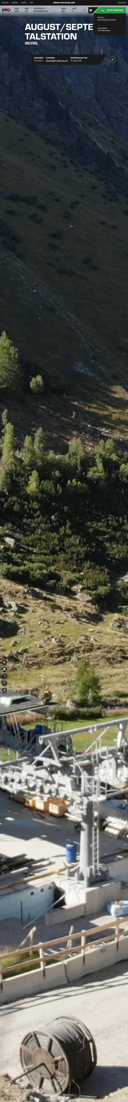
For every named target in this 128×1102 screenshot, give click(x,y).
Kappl (24, 2)
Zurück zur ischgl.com (64, 2)
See (31, 2)
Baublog (122, 2)
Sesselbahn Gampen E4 (57, 60)
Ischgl (15, 2)
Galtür (5, 2)
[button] (84, 10)
